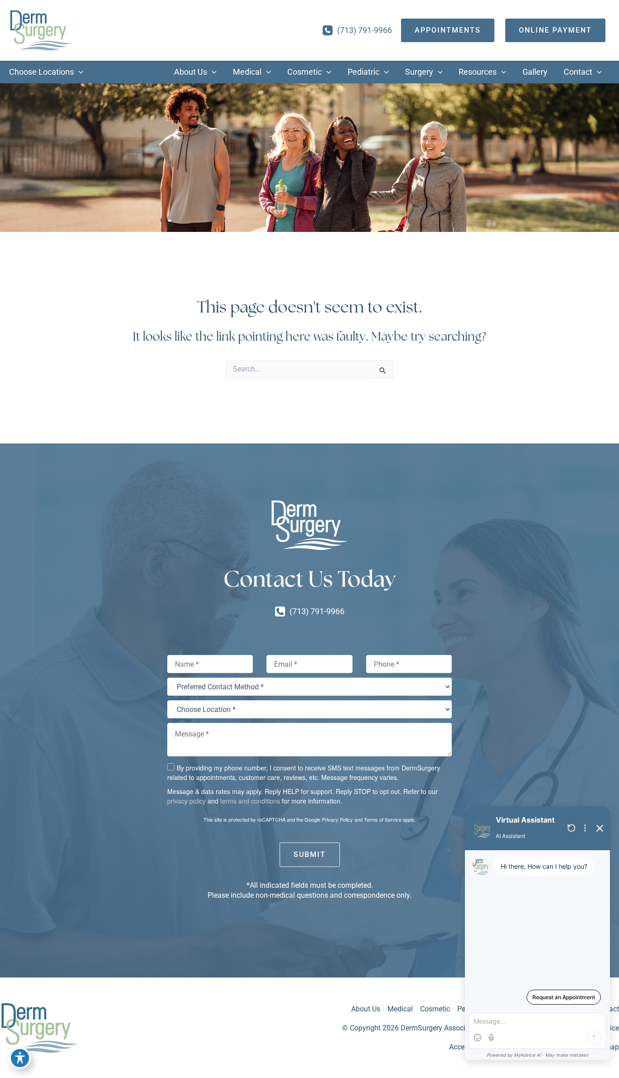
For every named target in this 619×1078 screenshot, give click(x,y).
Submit (310, 854)
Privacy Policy (337, 819)
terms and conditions (250, 800)
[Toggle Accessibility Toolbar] (20, 1058)
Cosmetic (435, 1009)
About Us (365, 1009)
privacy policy (186, 800)
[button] (78, 72)
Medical (400, 1009)
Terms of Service (382, 819)
